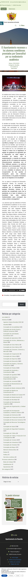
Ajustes (17, 575)
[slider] (23, 290)
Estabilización (7, 464)
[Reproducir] (4, 290)
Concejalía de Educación (17, 295)
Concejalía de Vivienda (10, 445)
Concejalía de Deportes (10, 359)
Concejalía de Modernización (11, 397)
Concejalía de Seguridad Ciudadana (14, 429)
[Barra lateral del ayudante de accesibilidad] (1, 23)
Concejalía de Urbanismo (10, 442)
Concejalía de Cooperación (11, 354)
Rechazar (11, 575)
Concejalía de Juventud (10, 381)
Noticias (4, 319)
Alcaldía (17, 65)
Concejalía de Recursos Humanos (13, 420)
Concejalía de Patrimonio (10, 415)
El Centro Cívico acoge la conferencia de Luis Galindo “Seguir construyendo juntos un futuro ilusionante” (11, 514)
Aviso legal (15, 557)
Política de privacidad (15, 559)
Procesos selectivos (8, 459)
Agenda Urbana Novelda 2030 (12, 322)
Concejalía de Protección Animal (12, 417)
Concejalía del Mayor (9, 447)
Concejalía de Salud (9, 426)
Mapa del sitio (15, 564)
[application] (14, 290)
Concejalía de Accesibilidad (11, 327)
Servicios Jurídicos (8, 457)
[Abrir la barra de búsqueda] (15, 25)
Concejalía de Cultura (9, 356)
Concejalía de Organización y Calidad (14, 406)
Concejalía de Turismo (9, 440)
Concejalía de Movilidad (10, 399)
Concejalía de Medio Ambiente (12, 388)
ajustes (12, 573)
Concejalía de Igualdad (10, 374)
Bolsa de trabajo (8, 462)
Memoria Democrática (9, 449)
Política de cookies (15, 562)
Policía (5, 452)
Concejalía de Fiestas (9, 368)
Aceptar (4, 575)
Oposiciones (7, 467)
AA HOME (5, 317)
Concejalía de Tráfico (9, 433)
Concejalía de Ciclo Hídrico (11, 344)
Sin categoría (6, 469)
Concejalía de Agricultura (10, 338)
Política (5, 454)
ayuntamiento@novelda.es (19, 2)
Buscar (22, 304)
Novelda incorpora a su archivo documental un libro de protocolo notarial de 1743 (16, 503)
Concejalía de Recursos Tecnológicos (14, 422)
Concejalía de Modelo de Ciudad (12, 395)
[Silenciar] (20, 290)
